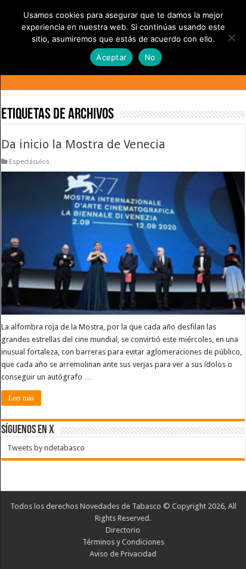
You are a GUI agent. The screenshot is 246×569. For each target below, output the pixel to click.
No (150, 57)
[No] (231, 37)
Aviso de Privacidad (123, 553)
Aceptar (111, 57)
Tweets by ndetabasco (46, 447)
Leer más (21, 398)
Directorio (123, 530)
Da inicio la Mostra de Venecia (83, 144)
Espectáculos (29, 162)
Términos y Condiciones (123, 541)
